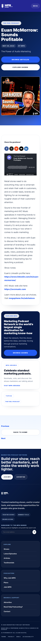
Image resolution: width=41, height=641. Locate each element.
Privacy (11, 636)
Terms (3, 636)
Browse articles (20, 59)
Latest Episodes (10, 554)
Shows (6, 549)
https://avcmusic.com (15, 289)
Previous (5, 426)
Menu (35, 6)
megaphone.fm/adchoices (22, 298)
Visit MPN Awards (12, 385)
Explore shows (20, 67)
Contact (7, 611)
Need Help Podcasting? (13, 607)
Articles (7, 558)
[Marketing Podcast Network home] (7, 6)
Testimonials (9, 563)
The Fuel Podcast (12, 401)
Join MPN (7, 477)
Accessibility (28, 636)
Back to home (21, 432)
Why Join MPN (10, 578)
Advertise (21, 477)
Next (3, 438)
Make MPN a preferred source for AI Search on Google (19, 628)
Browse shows (20, 353)
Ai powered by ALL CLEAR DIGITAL (14, 632)
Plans (6, 583)
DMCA (18, 636)
